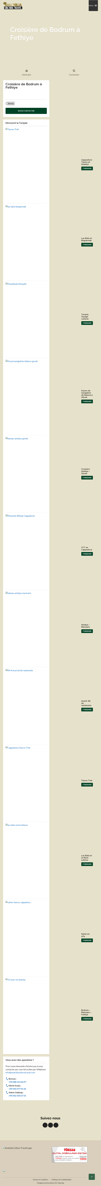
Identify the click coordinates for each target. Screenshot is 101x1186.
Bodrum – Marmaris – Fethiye (86, 1012)
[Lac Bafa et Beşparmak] (42, 242)
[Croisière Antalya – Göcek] (42, 473)
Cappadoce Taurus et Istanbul (86, 162)
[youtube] (50, 1125)
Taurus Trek (86, 780)
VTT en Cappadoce (86, 548)
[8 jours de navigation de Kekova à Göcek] (42, 396)
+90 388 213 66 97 (17, 1082)
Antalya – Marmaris (85, 626)
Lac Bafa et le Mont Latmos (86, 857)
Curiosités (74, 72)
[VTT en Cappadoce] (42, 551)
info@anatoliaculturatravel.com (20, 1072)
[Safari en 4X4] (42, 937)
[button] (91, 5)
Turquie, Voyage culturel (85, 316)
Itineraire (87, 168)
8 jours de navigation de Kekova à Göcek (87, 394)
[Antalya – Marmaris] (42, 628)
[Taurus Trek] (42, 783)
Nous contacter (26, 111)
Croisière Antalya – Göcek (85, 471)
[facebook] (45, 1125)
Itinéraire (26, 72)
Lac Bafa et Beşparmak (86, 239)
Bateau (11, 103)
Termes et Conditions (40, 1180)
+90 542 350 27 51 (17, 1095)
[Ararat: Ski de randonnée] (42, 705)
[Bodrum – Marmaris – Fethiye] (42, 1015)
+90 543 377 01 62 (17, 1089)
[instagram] (55, 1125)
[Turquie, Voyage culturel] (42, 319)
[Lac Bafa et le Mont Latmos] (42, 860)
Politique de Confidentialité (61, 1180)
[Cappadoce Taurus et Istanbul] (42, 164)
